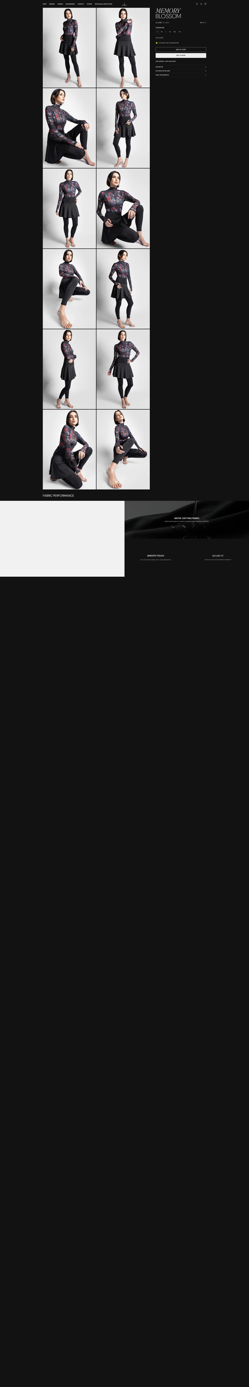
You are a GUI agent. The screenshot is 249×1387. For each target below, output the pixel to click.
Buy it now (180, 55)
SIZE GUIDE (159, 38)
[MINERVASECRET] (124, 4)
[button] (197, 4)
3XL (180, 32)
